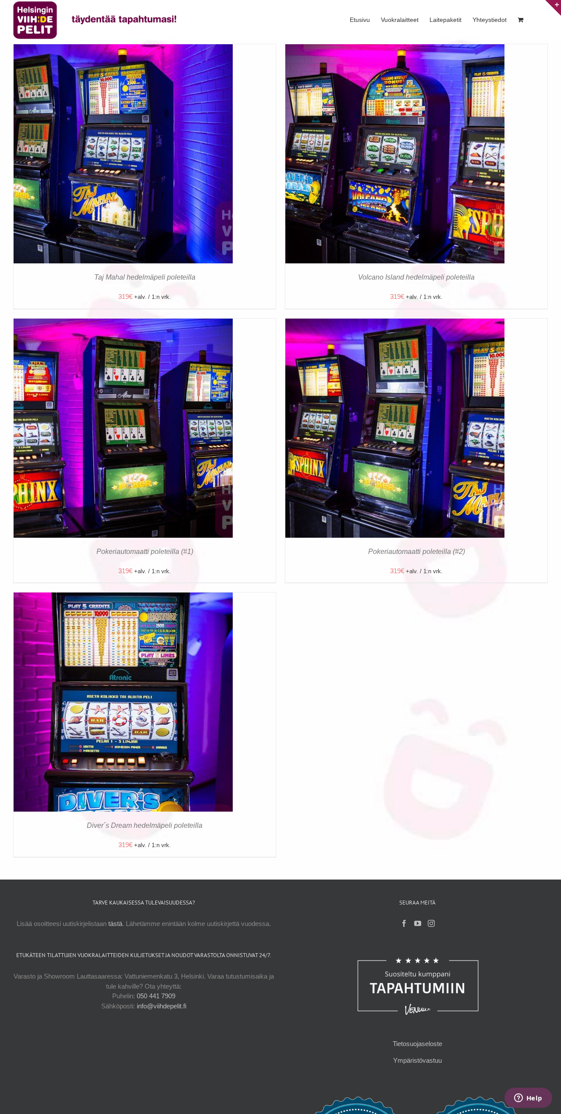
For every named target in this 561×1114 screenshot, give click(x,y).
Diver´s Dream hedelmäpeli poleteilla (144, 825)
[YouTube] (417, 923)
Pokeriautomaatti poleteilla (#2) (416, 551)
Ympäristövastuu (417, 1060)
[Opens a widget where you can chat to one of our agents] (528, 1099)
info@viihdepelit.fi (161, 1006)
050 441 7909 (156, 996)
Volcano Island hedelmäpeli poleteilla (416, 277)
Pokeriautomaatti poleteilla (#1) (144, 551)
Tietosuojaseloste (417, 1043)
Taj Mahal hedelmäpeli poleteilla (144, 277)
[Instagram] (431, 923)
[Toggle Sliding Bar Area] (553, 8)
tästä (115, 923)
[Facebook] (404, 923)
